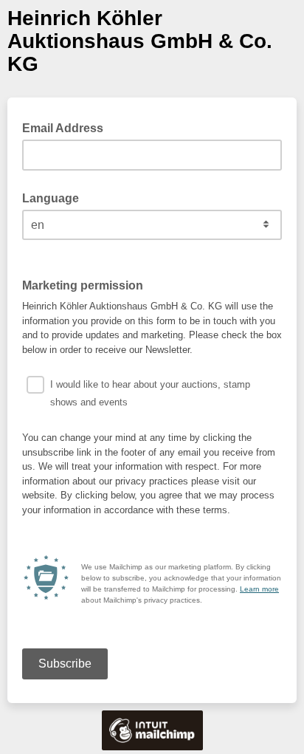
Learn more (259, 589)
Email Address (67, 127)
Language (50, 198)
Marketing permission (87, 284)
